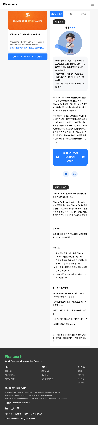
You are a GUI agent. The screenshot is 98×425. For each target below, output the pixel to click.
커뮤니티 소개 (56, 14)
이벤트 (83, 14)
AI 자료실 (81, 379)
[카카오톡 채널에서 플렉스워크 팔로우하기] (17, 408)
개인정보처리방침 (21, 414)
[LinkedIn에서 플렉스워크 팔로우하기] (6, 408)
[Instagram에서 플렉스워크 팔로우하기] (12, 408)
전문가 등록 (45, 375)
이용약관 (8, 414)
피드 (70, 14)
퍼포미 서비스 (10, 375)
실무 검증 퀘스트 (47, 379)
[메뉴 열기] (92, 4)
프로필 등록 (45, 371)
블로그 (80, 371)
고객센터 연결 (36, 414)
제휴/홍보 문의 (10, 379)
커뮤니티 (81, 375)
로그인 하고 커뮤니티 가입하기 (29, 56)
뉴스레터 (81, 383)
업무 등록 (8, 371)
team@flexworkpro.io (21, 403)
